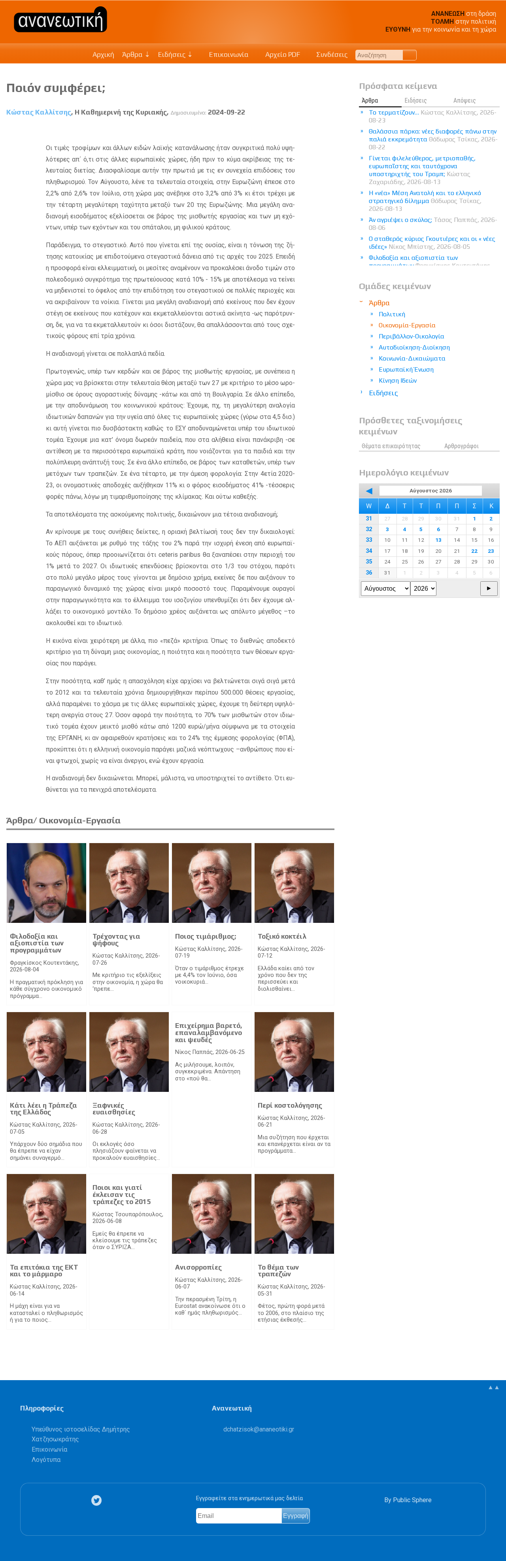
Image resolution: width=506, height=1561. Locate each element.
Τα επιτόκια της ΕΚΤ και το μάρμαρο (44, 1270)
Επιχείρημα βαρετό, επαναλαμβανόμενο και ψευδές (208, 1032)
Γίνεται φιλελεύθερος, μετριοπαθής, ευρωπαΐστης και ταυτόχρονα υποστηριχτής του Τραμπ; (422, 170)
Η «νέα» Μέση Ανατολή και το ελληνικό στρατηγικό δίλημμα (425, 200)
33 (369, 540)
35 (369, 561)
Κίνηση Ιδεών (398, 380)
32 (369, 529)
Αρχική (103, 54)
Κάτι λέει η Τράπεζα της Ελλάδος (43, 1108)
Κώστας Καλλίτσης (38, 112)
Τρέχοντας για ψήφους (116, 939)
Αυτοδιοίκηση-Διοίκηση (414, 347)
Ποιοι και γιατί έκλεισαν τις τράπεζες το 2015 (122, 1194)
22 (474, 551)
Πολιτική (392, 314)
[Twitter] (98, 1500)
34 (369, 551)
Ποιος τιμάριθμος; (205, 936)
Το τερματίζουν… (433, 116)
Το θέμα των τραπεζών (278, 1270)
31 (369, 518)
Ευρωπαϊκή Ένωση (406, 369)
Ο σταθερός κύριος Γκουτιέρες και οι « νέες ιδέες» (432, 242)
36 (369, 572)
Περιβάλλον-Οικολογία (411, 336)
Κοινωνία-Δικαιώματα (412, 358)
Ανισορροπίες (198, 1267)
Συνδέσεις (331, 54)
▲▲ (493, 1387)
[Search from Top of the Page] (410, 55)
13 (438, 540)
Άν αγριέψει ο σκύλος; (433, 223)
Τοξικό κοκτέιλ (282, 936)
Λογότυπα (46, 1459)
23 (491, 551)
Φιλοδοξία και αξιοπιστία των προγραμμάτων (37, 943)
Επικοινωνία (228, 54)
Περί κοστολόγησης (290, 1105)
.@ (258, 1429)
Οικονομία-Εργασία (407, 325)
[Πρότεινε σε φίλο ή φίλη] (328, 130)
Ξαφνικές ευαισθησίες (114, 1108)
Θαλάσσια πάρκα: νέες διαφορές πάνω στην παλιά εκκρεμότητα (433, 139)
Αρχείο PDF (282, 54)
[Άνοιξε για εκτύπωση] (314, 130)
